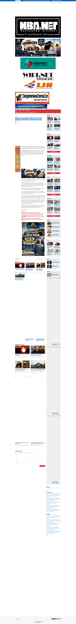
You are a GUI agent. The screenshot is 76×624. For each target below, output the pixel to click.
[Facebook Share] (37, 259)
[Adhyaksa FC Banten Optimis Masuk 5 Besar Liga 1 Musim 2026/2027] (30, 305)
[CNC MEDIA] (32, 98)
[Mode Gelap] (60, 2)
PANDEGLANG (31, 112)
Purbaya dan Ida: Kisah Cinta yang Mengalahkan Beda (56, 227)
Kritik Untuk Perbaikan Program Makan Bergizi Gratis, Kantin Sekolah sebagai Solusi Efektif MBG (50, 254)
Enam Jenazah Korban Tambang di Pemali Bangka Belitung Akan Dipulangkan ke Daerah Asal (32, 220)
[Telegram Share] (42, 259)
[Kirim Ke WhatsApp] (44, 259)
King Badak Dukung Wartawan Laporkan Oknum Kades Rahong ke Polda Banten (50, 162)
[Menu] (15, 2)
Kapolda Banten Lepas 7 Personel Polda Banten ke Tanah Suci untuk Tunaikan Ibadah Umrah (56, 169)
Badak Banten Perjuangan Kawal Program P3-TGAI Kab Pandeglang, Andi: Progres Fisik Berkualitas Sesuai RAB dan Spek (57, 212)
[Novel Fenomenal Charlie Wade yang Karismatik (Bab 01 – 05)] (49, 262)
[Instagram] (57, 619)
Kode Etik (20, 110)
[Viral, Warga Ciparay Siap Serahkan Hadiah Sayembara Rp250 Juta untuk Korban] (30, 265)
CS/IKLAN (41, 621)
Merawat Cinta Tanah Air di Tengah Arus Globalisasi (50, 247)
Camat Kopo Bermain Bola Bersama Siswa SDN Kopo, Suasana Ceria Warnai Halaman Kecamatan (50, 169)
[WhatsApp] (58, 619)
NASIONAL (17, 112)
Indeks (17, 110)
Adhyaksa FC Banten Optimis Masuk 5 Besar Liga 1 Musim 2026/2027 (30, 218)
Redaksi (24, 110)
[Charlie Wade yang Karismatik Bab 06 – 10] (49, 266)
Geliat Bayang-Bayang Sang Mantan (57, 253)
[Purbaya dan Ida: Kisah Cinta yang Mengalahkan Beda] (49, 227)
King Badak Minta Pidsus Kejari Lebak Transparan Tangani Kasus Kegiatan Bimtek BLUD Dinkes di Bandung (53, 510)
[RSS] (60, 619)
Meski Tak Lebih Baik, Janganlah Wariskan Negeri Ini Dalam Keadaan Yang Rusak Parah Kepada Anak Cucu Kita (56, 235)
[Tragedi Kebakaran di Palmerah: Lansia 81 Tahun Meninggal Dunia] (19, 265)
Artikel (35, 112)
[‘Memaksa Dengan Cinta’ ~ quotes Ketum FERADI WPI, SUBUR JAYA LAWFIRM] (49, 223)
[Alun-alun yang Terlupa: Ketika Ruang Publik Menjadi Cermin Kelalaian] (49, 231)
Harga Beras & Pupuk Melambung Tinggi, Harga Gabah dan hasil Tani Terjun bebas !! (56, 413)
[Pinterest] (55, 619)
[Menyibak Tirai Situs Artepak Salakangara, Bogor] (49, 275)
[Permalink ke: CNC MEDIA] (16, 121)
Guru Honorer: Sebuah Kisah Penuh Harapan (56, 344)
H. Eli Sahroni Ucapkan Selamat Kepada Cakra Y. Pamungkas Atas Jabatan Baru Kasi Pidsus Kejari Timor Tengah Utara (50, 129)
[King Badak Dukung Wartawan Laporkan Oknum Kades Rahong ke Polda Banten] (50, 159)
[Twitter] (53, 619)
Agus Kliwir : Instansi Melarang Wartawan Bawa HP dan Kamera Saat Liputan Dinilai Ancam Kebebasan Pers (57, 122)
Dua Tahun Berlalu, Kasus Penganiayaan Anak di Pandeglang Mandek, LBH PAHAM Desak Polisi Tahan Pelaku (57, 205)
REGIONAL (20, 112)
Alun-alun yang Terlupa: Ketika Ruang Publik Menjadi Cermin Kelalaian (56, 231)
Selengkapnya (53, 151)
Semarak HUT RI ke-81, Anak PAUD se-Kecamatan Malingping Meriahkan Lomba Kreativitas (49, 122)
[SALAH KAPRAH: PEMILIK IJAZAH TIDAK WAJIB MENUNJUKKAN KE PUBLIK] (57, 243)
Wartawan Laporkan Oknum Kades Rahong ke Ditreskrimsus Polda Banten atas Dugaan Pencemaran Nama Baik (57, 162)
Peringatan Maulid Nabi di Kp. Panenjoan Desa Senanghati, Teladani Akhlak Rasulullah (50, 191)
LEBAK (27, 112)
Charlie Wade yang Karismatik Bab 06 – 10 (55, 266)
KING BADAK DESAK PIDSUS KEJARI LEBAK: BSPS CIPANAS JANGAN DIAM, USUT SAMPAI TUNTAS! (38, 0)
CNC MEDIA (18, 121)
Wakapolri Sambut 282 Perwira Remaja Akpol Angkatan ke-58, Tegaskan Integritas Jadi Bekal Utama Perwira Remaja (57, 129)
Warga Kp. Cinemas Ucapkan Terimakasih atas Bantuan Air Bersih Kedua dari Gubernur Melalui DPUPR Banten (57, 184)
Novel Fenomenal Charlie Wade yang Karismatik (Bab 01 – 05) (56, 262)
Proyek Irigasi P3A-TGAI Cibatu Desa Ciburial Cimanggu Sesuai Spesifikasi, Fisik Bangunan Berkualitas (50, 212)
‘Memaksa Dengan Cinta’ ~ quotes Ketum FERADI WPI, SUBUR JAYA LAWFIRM (56, 223)
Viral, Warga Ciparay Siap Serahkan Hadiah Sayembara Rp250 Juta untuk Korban (32, 213)
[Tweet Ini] (39, 259)
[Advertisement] (38, 10)
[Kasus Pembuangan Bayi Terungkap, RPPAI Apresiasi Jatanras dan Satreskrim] (40, 265)
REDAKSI (38, 621)
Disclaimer (27, 110)
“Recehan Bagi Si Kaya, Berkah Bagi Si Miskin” (55, 482)
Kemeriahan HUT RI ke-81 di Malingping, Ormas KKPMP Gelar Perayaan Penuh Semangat (50, 184)
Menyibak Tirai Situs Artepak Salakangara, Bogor (56, 275)
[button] (59, 2)
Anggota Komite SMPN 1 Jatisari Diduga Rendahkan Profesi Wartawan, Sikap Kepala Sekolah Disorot (32, 217)
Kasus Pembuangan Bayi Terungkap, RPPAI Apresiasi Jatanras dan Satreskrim (32, 215)
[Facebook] (52, 619)
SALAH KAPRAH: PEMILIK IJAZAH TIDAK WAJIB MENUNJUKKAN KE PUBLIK (57, 247)
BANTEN (24, 112)
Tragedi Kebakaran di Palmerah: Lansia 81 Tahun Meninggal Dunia (30, 212)
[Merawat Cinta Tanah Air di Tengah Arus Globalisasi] (50, 243)
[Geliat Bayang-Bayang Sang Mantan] (57, 250)
